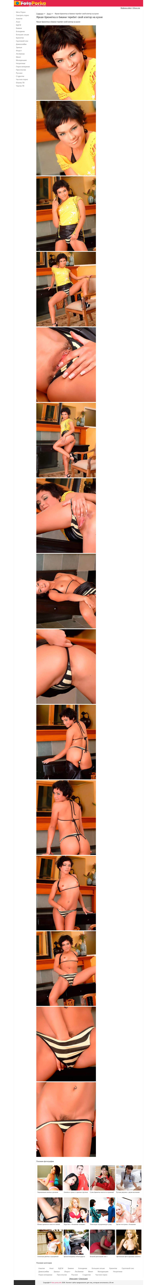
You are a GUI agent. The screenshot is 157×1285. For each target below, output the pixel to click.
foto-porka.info (56, 1282)
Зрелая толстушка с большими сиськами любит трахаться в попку (127, 1225)
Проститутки (21, 70)
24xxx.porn (73, 1279)
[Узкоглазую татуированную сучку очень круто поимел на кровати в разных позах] (103, 1210)
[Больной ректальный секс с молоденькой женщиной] (103, 1242)
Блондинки (20, 31)
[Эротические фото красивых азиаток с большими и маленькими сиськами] (129, 1242)
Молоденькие (21, 60)
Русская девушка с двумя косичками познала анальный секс (128, 1193)
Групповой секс (22, 41)
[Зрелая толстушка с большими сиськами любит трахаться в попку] (129, 1210)
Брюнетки (20, 38)
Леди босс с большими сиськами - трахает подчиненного (75, 1225)
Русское (19, 73)
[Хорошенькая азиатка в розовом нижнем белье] (50, 1177)
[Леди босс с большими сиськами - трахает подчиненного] (76, 1210)
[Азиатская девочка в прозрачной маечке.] (50, 1242)
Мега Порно (21, 12)
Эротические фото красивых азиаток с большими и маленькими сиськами (128, 1257)
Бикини (19, 28)
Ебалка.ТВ (20, 83)
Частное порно (22, 79)
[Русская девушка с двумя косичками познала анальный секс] (129, 1177)
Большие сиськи (22, 35)
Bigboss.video (126, 8)
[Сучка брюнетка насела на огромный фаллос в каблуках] (103, 1177)
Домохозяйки (21, 44)
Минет (18, 57)
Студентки (20, 76)
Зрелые (19, 47)
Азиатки (19, 19)
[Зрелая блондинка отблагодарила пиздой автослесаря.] (76, 1242)
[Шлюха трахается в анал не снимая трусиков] (50, 1210)
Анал (18, 22)
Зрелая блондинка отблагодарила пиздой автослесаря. (74, 1257)
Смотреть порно (22, 15)
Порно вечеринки (23, 67)
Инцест (19, 51)
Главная (39, 14)
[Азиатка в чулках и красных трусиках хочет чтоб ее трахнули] (76, 1177)
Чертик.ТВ (20, 86)
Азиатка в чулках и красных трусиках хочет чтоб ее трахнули (76, 1193)
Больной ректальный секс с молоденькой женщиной (98, 1257)
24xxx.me (136, 8)
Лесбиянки (20, 54)
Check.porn (83, 1279)
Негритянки (20, 63)
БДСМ (18, 25)
